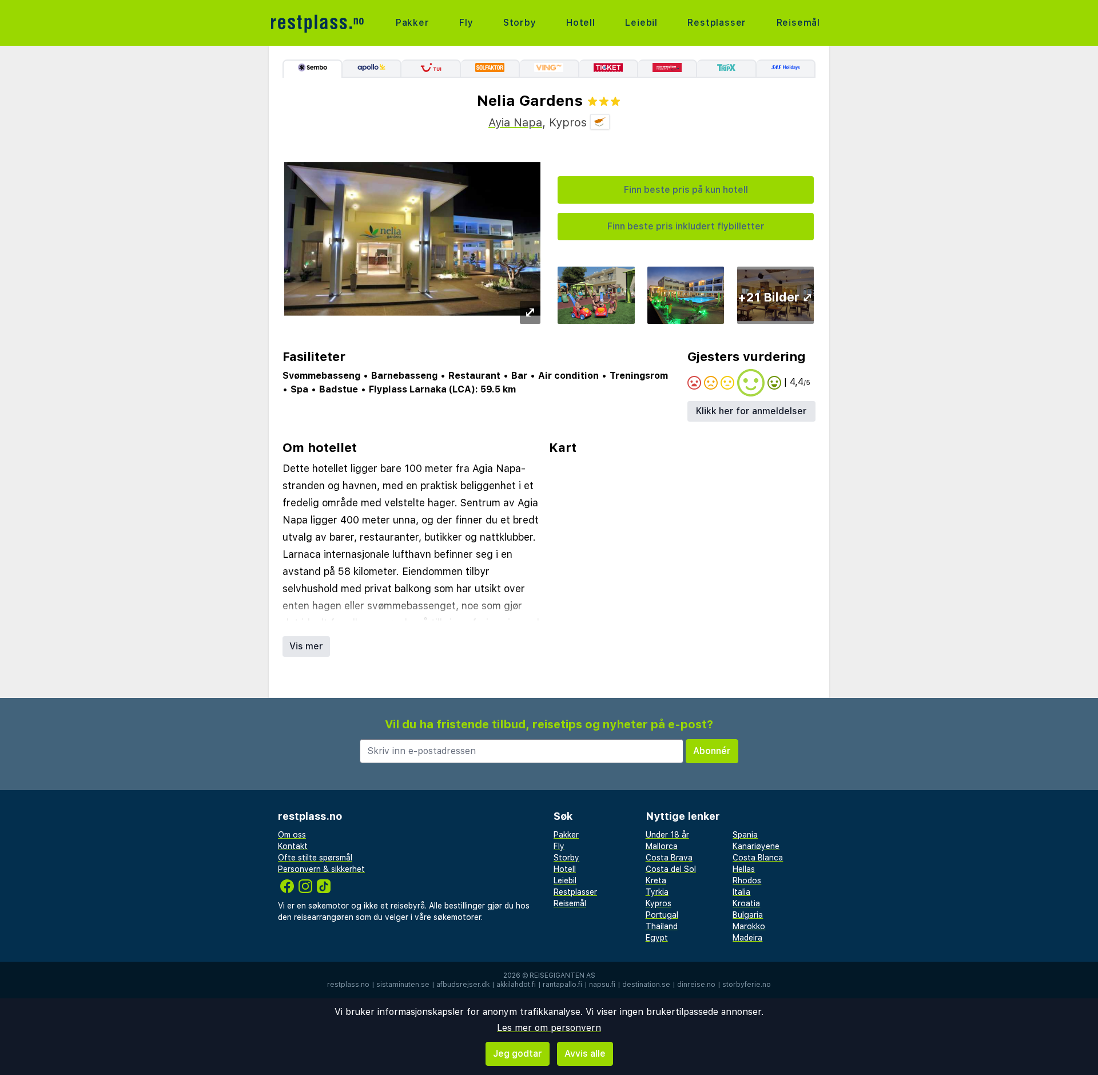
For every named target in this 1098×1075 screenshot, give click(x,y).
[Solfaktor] (490, 68)
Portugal (662, 914)
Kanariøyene (756, 846)
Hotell (580, 22)
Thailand (662, 926)
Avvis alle (585, 1053)
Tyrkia (657, 892)
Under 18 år (667, 834)
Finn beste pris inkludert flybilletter (686, 226)
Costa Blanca (758, 857)
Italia (741, 892)
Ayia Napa (515, 122)
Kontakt (293, 846)
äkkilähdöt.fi (516, 985)
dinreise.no (696, 985)
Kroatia (746, 903)
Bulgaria (748, 914)
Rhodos (747, 880)
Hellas (744, 869)
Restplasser (716, 22)
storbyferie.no (746, 985)
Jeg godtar (517, 1053)
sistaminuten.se (402, 985)
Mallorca (662, 846)
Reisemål (798, 22)
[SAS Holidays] (786, 68)
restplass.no (348, 985)
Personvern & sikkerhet (321, 869)
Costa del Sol (671, 869)
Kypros (658, 903)
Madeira (747, 937)
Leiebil (641, 22)
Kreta (656, 880)
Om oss (292, 834)
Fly (466, 22)
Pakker (412, 22)
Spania (745, 834)
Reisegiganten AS (562, 975)
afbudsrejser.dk (463, 985)
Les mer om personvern (549, 1027)
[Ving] (549, 68)
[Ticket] (608, 68)
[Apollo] (372, 68)
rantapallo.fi (562, 985)
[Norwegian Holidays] (667, 68)
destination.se (646, 985)
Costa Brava (669, 857)
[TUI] (430, 68)
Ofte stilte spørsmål (315, 857)
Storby (519, 22)
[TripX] (726, 68)
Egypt (657, 937)
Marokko (749, 926)
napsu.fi (602, 985)
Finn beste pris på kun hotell (686, 189)
